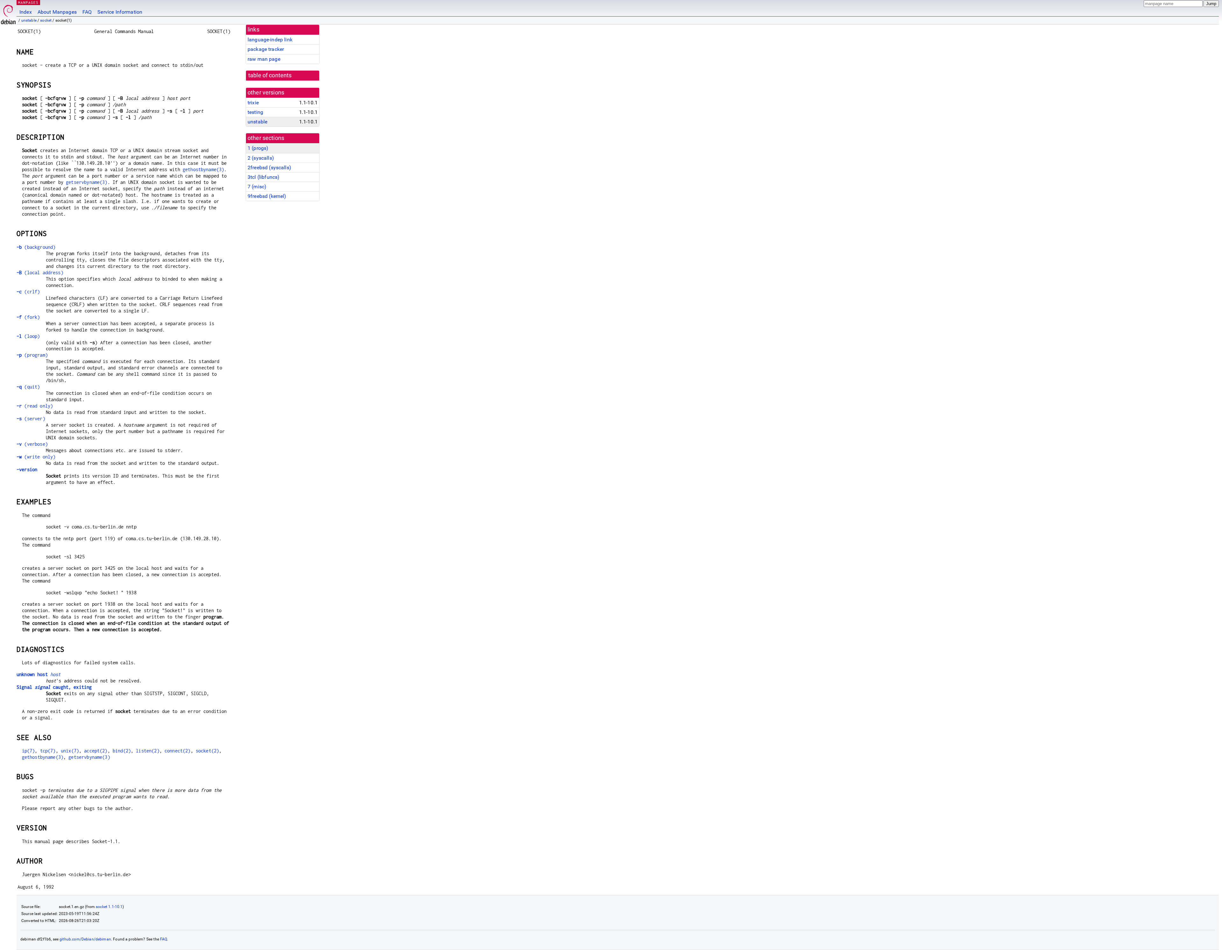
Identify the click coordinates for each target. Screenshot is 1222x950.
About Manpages (57, 12)
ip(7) (28, 750)
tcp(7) (48, 750)
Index (25, 12)
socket (46, 20)
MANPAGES (28, 2)
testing (255, 112)
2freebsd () (269, 167)
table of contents (270, 75)
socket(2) (207, 750)
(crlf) (28, 291)
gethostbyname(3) (203, 169)
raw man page (264, 59)
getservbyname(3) (86, 182)
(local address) (40, 272)
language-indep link (270, 40)
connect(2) (178, 750)
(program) (32, 355)
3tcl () (263, 177)
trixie (253, 103)
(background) (36, 247)
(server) (31, 418)
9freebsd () (267, 196)
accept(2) (95, 750)
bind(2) (122, 750)
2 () (261, 158)
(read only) (35, 406)
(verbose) (32, 444)
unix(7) (70, 750)
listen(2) (147, 750)
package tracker (266, 49)
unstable (29, 20)
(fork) (28, 317)
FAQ (87, 12)
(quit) (28, 386)
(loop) (28, 336)
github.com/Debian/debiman (85, 939)
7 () (257, 187)
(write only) (36, 456)
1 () (258, 148)
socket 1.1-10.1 (109, 907)
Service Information (119, 12)
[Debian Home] (8, 13)
